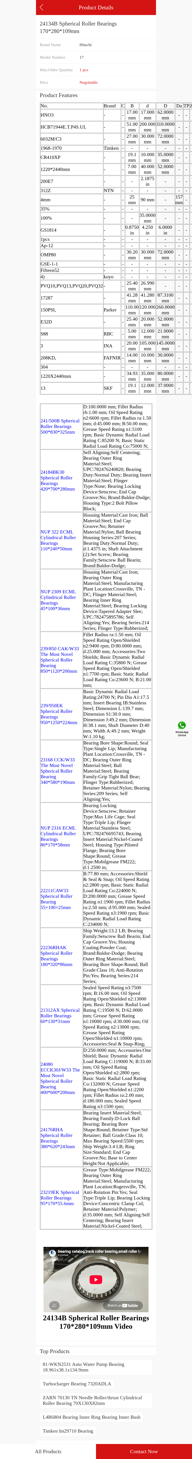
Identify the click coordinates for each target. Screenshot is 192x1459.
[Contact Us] (182, 729)
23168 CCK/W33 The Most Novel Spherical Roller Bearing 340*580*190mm (57, 771)
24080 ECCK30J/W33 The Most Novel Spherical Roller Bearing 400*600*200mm (60, 1078)
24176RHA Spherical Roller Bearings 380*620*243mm (57, 1138)
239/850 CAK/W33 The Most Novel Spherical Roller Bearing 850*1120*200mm (59, 660)
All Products (48, 1451)
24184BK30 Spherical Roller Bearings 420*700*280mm (57, 480)
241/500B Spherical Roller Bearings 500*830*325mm (60, 426)
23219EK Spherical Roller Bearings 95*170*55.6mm (59, 1198)
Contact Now (144, 1451)
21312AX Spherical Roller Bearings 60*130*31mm (60, 1015)
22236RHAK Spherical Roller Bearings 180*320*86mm (56, 956)
